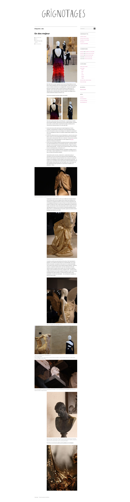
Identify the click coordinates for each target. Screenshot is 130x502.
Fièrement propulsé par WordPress (44, 497)
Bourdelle (37, 40)
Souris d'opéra (82, 68)
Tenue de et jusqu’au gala (89, 55)
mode (39, 41)
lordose (72, 139)
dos (39, 40)
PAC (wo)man (82, 41)
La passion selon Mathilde (84, 43)
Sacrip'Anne (82, 51)
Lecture (82, 74)
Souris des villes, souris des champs (85, 80)
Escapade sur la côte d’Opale (84, 40)
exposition (36, 41)
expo (41, 40)
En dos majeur (42, 33)
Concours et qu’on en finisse (84, 38)
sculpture (36, 42)
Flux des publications (83, 98)
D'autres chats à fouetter (83, 66)
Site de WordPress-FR (83, 102)
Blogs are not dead (83, 89)
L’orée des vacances (83, 36)
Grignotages (36, 497)
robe (41, 41)
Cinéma (82, 69)
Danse (82, 71)
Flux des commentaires (83, 100)
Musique (82, 76)
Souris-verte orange (83, 81)
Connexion (81, 96)
